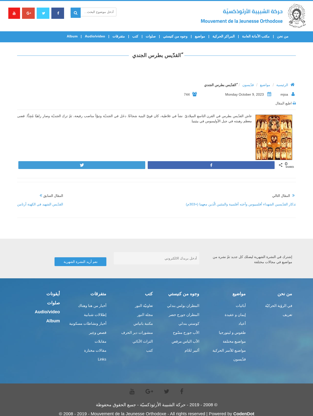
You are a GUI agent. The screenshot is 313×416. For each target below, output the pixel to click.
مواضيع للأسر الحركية (229, 350)
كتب (135, 36)
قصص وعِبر (97, 332)
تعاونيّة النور (144, 306)
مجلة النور (145, 315)
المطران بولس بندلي (183, 306)
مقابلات (100, 341)
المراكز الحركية (223, 36)
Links (102, 359)
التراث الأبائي (143, 341)
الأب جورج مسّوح (186, 332)
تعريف (287, 315)
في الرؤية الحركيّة (278, 306)
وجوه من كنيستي (175, 36)
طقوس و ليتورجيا (232, 332)
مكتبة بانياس (143, 323)
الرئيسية (282, 85)
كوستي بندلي (189, 323)
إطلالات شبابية (95, 315)
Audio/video (95, 36)
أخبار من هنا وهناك (92, 306)
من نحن (283, 36)
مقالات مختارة (95, 350)
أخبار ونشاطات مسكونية (87, 323)
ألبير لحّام (192, 350)
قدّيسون (248, 85)
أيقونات (53, 293)
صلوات (151, 36)
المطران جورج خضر (184, 315)
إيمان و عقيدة (235, 315)
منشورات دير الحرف (137, 332)
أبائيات (241, 306)
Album (72, 36)
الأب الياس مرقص (185, 341)
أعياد (242, 323)
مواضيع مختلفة (234, 341)
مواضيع (200, 36)
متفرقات (118, 36)
